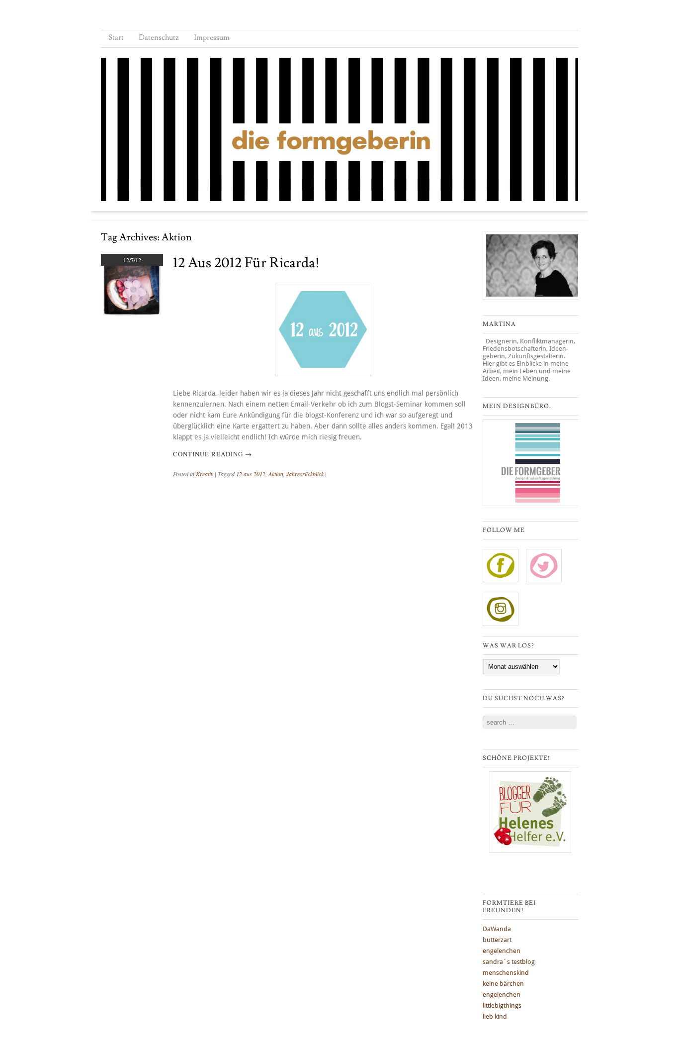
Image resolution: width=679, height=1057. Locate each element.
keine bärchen (503, 983)
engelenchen (501, 950)
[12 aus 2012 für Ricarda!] (132, 313)
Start (116, 37)
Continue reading (212, 453)
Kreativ (204, 474)
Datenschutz (159, 37)
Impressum (212, 37)
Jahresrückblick (305, 474)
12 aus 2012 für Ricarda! (246, 263)
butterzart (497, 940)
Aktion (275, 474)
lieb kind (495, 1016)
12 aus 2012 (250, 474)
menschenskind (506, 972)
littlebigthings (502, 1005)
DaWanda (497, 929)
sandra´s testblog (509, 961)
